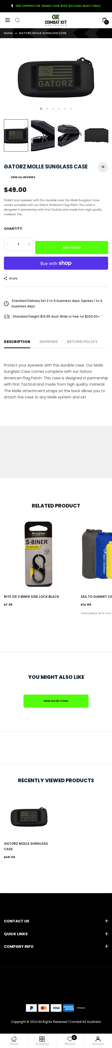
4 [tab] (59, 108)
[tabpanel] (56, 77)
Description (17, 341)
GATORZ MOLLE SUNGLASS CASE (26, 846)
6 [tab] (71, 108)
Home (8, 33)
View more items (56, 701)
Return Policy (82, 341)
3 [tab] (53, 108)
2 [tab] (47, 108)
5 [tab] (65, 108)
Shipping (48, 341)
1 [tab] (41, 108)
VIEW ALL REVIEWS (23, 177)
